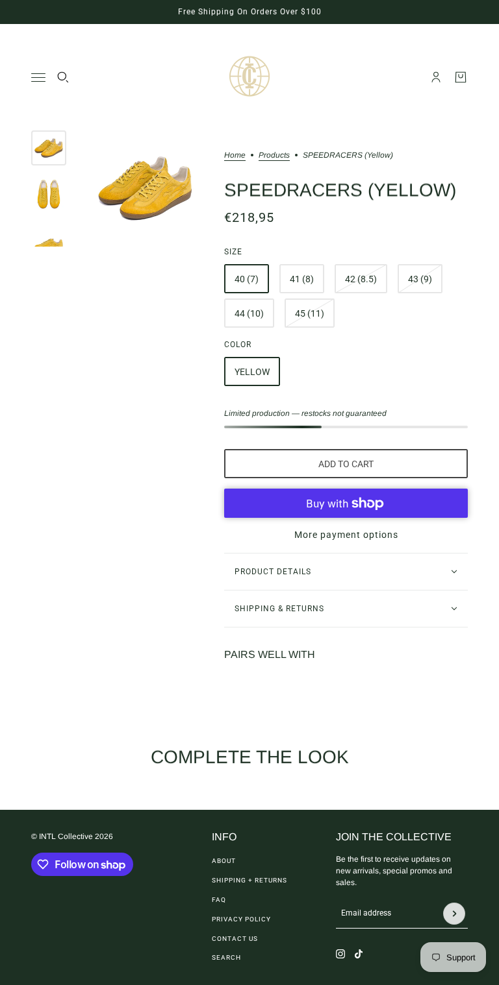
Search (226, 957)
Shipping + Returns (249, 880)
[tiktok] (359, 954)
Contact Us (235, 938)
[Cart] (461, 77)
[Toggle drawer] (38, 77)
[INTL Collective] (249, 77)
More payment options (346, 534)
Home (235, 155)
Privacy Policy (241, 919)
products (274, 155)
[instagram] (340, 954)
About (224, 860)
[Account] (436, 77)
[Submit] (454, 914)
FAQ (219, 899)
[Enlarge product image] (145, 188)
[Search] (63, 77)
